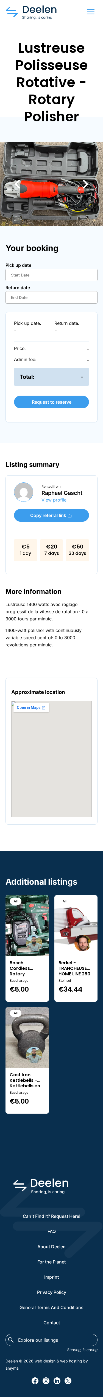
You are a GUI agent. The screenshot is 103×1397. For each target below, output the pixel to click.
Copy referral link (48, 515)
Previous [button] (17, 184)
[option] (51, 184)
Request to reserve (51, 402)
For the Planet (51, 1262)
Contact (51, 1322)
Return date (17, 287)
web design (45, 1361)
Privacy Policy (51, 1292)
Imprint (51, 1277)
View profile (53, 500)
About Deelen (51, 1246)
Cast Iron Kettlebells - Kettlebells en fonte (25, 1077)
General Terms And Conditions (51, 1307)
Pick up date (18, 265)
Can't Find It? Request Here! (51, 1216)
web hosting (71, 1361)
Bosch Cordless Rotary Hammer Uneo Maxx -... (26, 965)
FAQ (52, 1231)
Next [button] (85, 184)
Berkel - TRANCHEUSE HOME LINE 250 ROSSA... (74, 965)
